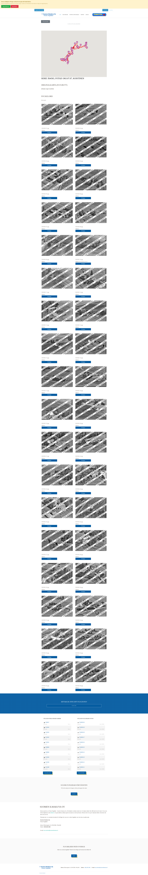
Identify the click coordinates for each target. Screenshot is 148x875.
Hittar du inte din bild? (74, 14)
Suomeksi (111, 10)
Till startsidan (45, 21)
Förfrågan (49, 132)
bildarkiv (52, 812)
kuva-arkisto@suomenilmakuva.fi (51, 830)
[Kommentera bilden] (57, 115)
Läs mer (74, 794)
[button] (74, 48)
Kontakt (82, 14)
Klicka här (74, 705)
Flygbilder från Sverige (39, 10)
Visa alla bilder (81, 773)
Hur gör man (65, 14)
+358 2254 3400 (87, 867)
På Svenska (105, 10)
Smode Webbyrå (42, 873)
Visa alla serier (47, 773)
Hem (60, 14)
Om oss (87, 14)
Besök (74, 855)
